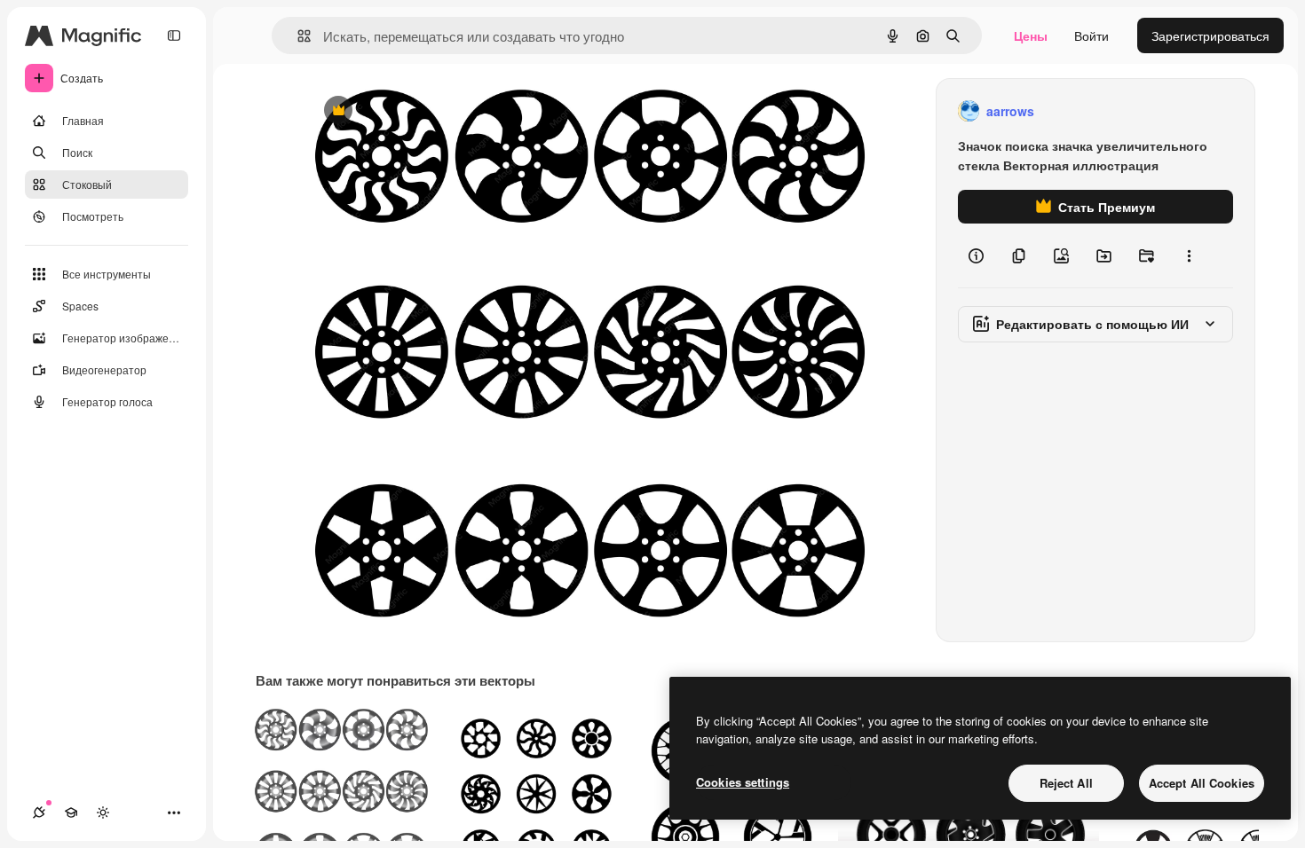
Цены (1031, 35)
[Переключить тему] (103, 812)
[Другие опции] (1188, 255)
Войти (1091, 35)
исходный (425, 111)
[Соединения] (39, 812)
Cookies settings (742, 781)
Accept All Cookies (1201, 782)
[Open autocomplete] (297, 36)
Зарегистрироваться (1210, 35)
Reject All (1066, 782)
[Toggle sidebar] (174, 35)
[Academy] (71, 812)
